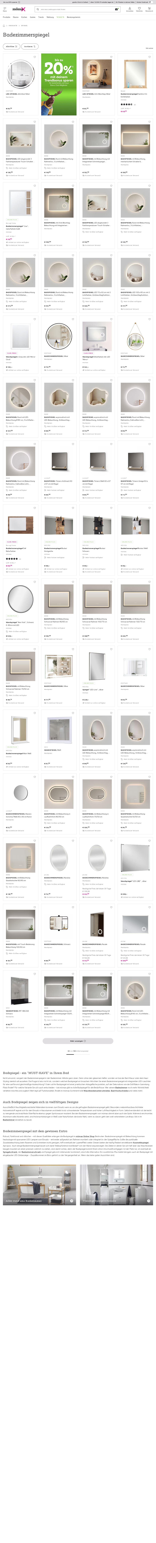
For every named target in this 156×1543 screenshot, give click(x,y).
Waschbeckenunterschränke (97, 1090)
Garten (32, 17)
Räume (15, 17)
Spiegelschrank (10, 1152)
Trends (41, 17)
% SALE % (60, 17)
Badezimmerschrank (31, 1152)
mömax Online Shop (85, 1136)
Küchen (24, 17)
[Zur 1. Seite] (70, 1054)
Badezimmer (121, 1087)
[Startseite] (4, 26)
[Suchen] (38, 9)
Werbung (50, 17)
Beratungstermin (73, 17)
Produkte (6, 17)
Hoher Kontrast (142, 2)
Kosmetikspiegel (141, 1142)
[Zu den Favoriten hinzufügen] (34, 57)
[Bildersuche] (116, 9)
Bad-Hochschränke (119, 1090)
